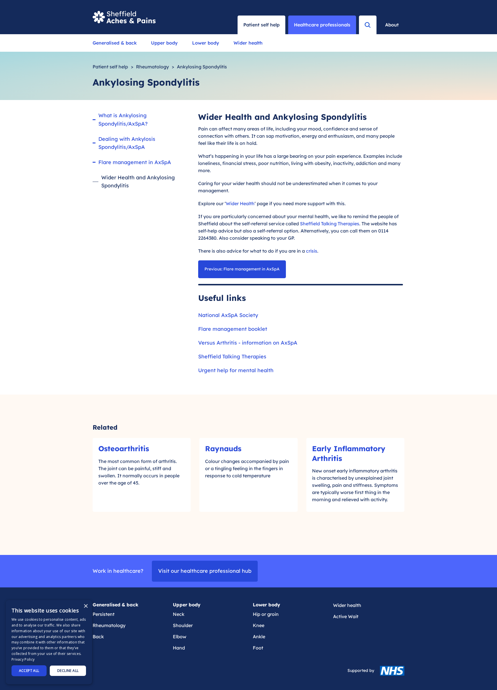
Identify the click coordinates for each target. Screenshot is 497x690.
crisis (311, 251)
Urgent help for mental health (236, 370)
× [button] (85, 606)
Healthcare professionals (322, 25)
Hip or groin (266, 614)
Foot (258, 648)
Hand (179, 648)
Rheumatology (152, 67)
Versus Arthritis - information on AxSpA (247, 342)
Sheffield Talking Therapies (329, 223)
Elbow (179, 636)
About (392, 25)
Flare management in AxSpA (134, 162)
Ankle (259, 636)
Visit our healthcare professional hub (204, 571)
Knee (258, 625)
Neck (178, 614)
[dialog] (49, 642)
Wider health (248, 43)
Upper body (164, 43)
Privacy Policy (23, 659)
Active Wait (345, 616)
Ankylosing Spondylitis (202, 67)
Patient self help (110, 67)
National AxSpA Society (228, 315)
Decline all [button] (68, 670)
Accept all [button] (29, 670)
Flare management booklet (232, 329)
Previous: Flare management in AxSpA (242, 269)
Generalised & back (115, 43)
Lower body (205, 43)
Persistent (103, 614)
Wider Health (240, 203)
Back (98, 636)
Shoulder (183, 625)
